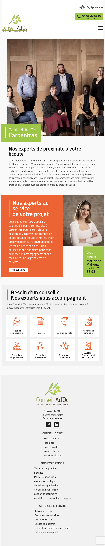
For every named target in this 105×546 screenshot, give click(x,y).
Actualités (49, 443)
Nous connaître (52, 438)
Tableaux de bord (43, 511)
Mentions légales (52, 455)
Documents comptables (47, 515)
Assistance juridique (44, 481)
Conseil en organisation (46, 485)
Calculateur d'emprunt (46, 532)
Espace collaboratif (45, 524)
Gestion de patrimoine (45, 494)
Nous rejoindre (51, 447)
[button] (91, 7)
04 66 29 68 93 (54, 418)
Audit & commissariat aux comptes (52, 498)
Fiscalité (38, 472)
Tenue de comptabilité (45, 468)
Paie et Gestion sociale (46, 477)
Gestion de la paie (44, 519)
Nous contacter (52, 451)
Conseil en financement (46, 489)
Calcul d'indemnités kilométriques (52, 528)
